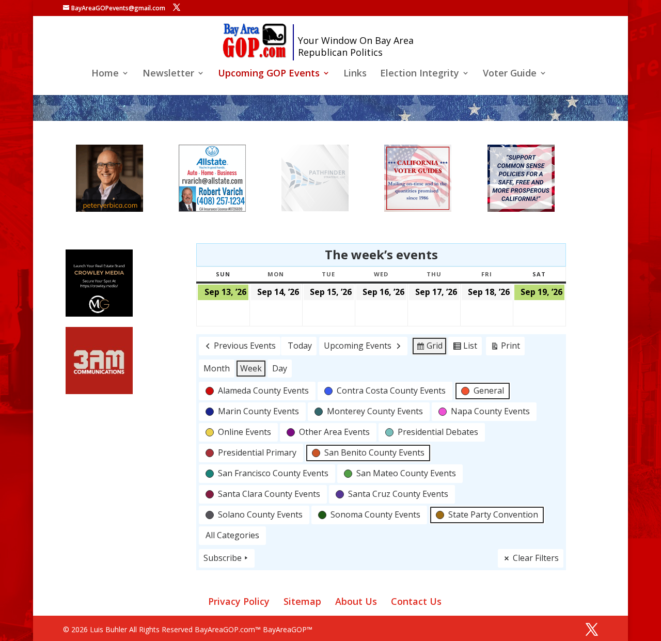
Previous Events (245, 345)
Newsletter (168, 74)
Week (251, 368)
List (464, 347)
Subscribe (222, 558)
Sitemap (302, 601)
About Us (356, 601)
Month (216, 368)
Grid (429, 347)
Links (355, 74)
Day (279, 368)
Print (505, 347)
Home (105, 74)
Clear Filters (536, 558)
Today (300, 345)
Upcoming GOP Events (269, 74)
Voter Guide (510, 74)
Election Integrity (419, 74)
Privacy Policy (239, 601)
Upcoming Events (357, 345)
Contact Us (416, 601)
